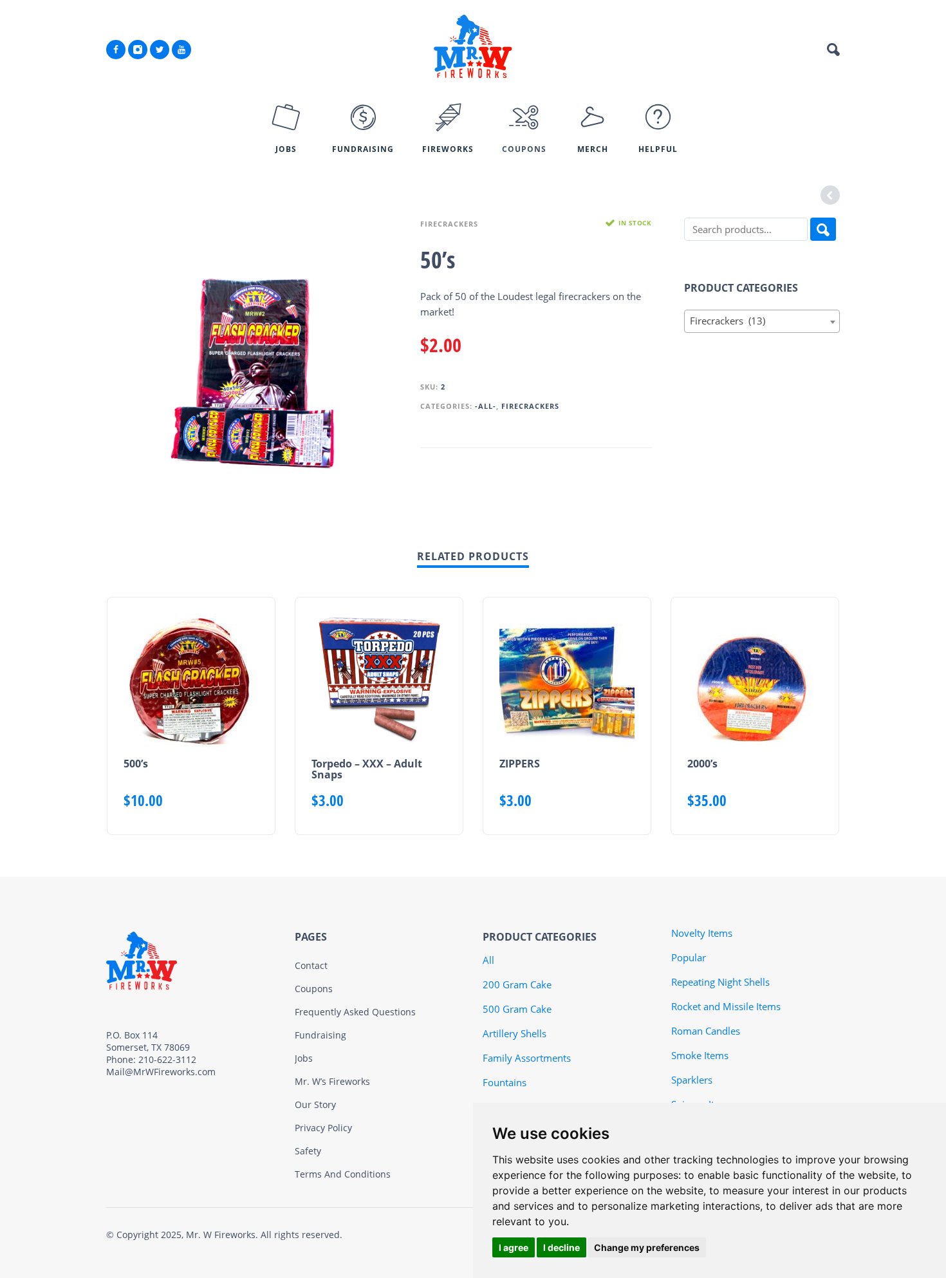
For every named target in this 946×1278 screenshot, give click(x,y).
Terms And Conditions (343, 1174)
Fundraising (320, 1035)
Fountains (504, 1082)
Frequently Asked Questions (355, 1012)
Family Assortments (527, 1057)
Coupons (314, 988)
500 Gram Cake (517, 1008)
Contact (311, 965)
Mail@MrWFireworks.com (161, 1072)
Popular (688, 957)
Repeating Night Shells (720, 981)
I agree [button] (513, 1247)
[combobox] (762, 321)
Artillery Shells (514, 1033)
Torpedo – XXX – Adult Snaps (366, 769)
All (488, 960)
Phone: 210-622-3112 (151, 1059)
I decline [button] (561, 1247)
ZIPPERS (519, 763)
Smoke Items (699, 1055)
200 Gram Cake (517, 984)
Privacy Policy (323, 1128)
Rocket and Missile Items (726, 1006)
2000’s (702, 763)
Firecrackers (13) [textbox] (758, 320)
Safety (308, 1151)
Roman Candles (705, 1030)
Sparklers (691, 1079)
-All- (485, 406)
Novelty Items (701, 932)
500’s (136, 763)
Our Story (315, 1104)
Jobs (304, 1058)
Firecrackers (449, 224)
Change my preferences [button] (647, 1247)
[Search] (823, 229)
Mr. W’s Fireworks (332, 1081)
